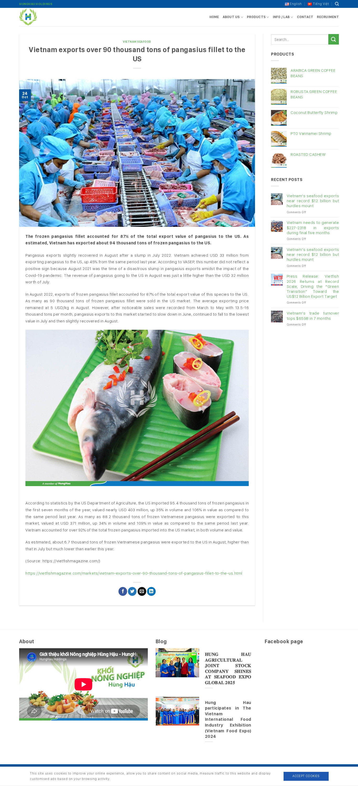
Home (214, 17)
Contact (305, 17)
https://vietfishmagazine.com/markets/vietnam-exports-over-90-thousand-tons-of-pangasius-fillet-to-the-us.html (133, 573)
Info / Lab (281, 17)
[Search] (337, 4)
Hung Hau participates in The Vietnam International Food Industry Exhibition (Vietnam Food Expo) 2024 (228, 719)
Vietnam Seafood (137, 41)
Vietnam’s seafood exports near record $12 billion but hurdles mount (313, 200)
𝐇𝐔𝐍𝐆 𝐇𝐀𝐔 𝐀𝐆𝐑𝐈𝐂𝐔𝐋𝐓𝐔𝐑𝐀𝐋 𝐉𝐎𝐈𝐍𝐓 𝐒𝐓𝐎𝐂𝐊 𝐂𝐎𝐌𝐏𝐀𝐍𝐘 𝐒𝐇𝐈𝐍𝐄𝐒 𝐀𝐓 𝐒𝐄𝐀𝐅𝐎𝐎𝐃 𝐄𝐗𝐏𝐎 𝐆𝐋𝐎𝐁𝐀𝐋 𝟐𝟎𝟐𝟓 (228, 668)
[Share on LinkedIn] (151, 591)
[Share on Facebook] (122, 591)
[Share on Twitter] (132, 591)
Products (256, 17)
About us (231, 17)
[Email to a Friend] (142, 591)
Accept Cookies (305, 776)
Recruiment (328, 17)
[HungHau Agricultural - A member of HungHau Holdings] (45, 17)
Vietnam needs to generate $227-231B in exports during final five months (313, 227)
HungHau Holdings (35, 4)
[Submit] (333, 39)
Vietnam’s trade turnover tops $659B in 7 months (313, 316)
